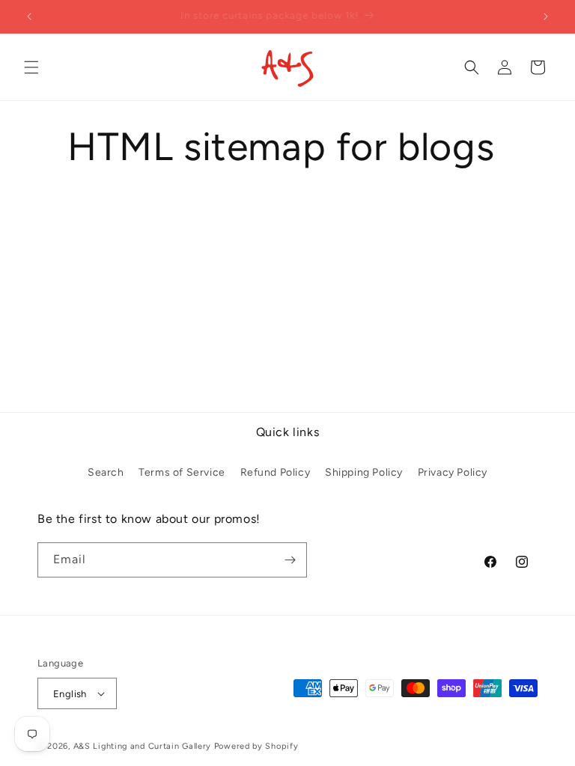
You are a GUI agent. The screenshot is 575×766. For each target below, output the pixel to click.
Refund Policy (275, 472)
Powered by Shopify (256, 746)
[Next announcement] (545, 16)
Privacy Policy (452, 472)
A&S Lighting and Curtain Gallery (142, 746)
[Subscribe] (289, 559)
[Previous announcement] (29, 16)
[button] (31, 67)
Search (106, 472)
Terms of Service (182, 472)
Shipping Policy (364, 472)
